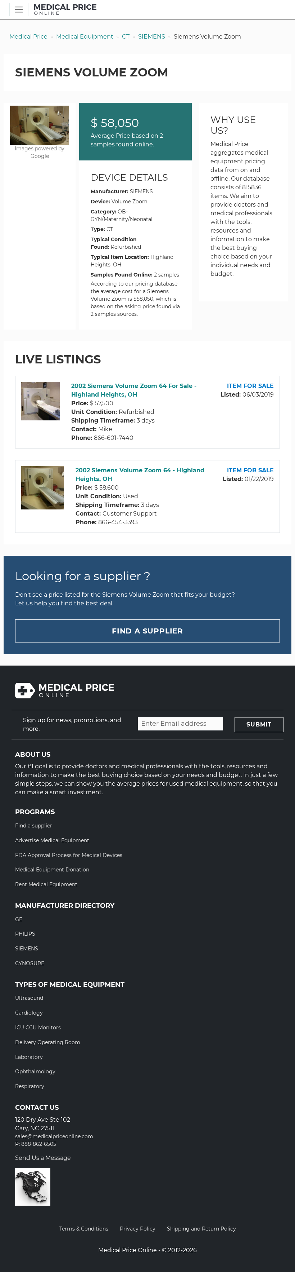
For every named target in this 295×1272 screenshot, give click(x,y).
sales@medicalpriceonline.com (54, 1137)
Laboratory (29, 1057)
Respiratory (29, 1086)
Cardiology (29, 1013)
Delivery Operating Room (47, 1042)
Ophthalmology (35, 1071)
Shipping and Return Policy (201, 1228)
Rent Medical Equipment (46, 884)
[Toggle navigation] (18, 9)
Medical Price (28, 36)
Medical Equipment (84, 36)
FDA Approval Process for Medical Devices (68, 855)
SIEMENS (151, 36)
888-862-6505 (38, 1144)
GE (18, 919)
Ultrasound (29, 998)
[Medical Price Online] (65, 9)
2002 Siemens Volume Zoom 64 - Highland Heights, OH (140, 474)
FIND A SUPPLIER (147, 631)
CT (126, 36)
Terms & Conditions (83, 1228)
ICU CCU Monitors (38, 1027)
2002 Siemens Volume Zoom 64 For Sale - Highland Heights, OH (133, 390)
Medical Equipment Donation (52, 869)
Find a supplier (33, 825)
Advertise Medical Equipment (52, 840)
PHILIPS (25, 934)
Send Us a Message (43, 1157)
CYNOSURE (29, 963)
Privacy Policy (137, 1228)
